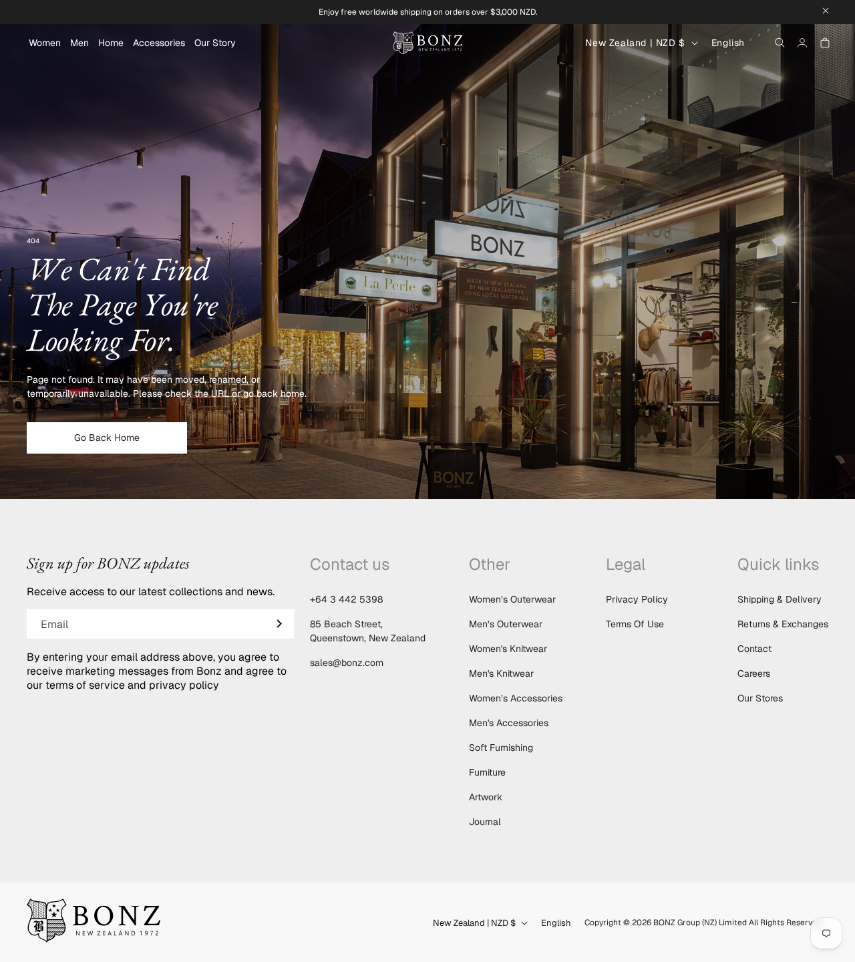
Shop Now (427, 521)
